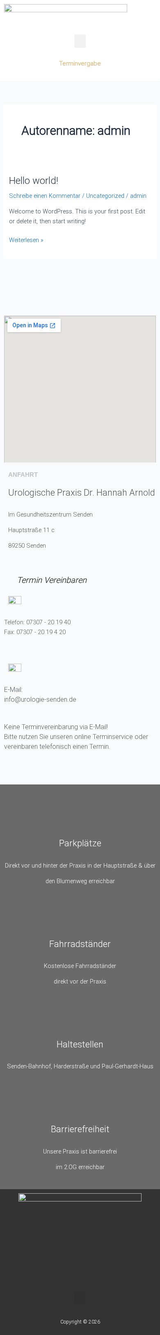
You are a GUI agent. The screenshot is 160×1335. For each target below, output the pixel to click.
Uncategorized (105, 195)
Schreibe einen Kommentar (44, 195)
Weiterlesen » (26, 239)
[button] (80, 41)
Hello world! (33, 180)
